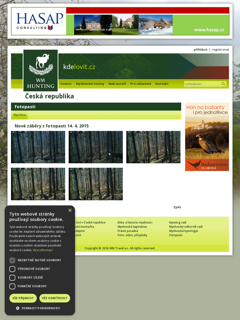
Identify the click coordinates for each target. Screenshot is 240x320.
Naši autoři (117, 84)
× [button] (69, 210)
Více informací (43, 250)
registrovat (220, 49)
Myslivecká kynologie (183, 231)
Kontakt (162, 84)
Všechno (19, 115)
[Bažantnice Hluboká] (207, 170)
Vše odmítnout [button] (55, 298)
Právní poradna (128, 231)
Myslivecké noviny (90, 84)
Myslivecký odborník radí (185, 227)
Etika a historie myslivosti (135, 222)
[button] (39, 308)
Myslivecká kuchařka (80, 227)
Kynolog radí (177, 222)
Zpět (177, 207)
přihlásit (201, 49)
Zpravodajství (75, 231)
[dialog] (40, 260)
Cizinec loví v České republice (85, 222)
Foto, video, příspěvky (132, 235)
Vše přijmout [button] (23, 298)
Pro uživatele (140, 84)
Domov (66, 84)
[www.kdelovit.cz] (40, 71)
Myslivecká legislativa (132, 227)
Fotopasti (175, 235)
